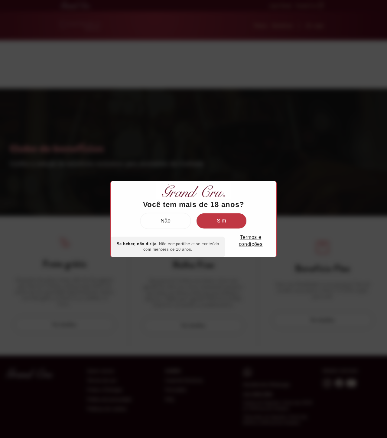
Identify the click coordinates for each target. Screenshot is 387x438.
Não (166, 221)
